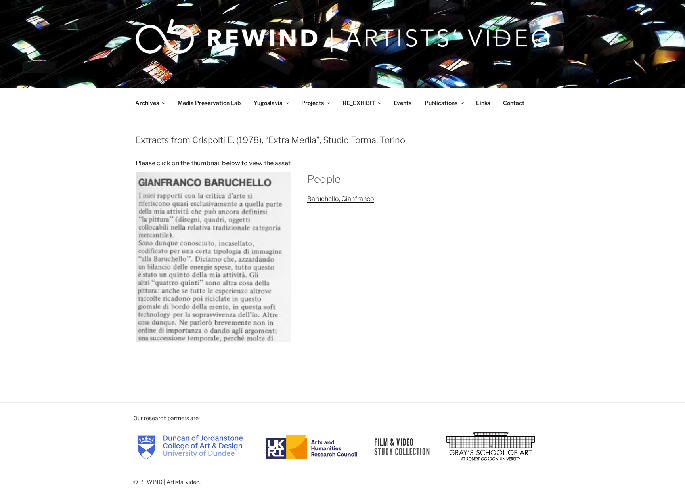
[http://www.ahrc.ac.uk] (311, 446)
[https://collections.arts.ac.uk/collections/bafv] (402, 446)
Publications (441, 102)
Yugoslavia (268, 102)
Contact (513, 102)
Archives (147, 102)
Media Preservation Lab (209, 102)
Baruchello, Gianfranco (340, 199)
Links (483, 102)
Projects (312, 102)
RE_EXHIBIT (358, 102)
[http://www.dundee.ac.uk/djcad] (190, 446)
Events (402, 102)
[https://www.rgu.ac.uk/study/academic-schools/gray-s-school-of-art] (490, 446)
